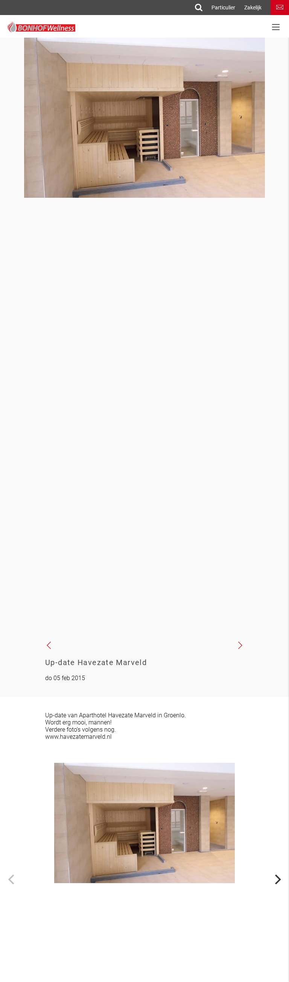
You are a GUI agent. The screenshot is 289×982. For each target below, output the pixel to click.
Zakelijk (253, 8)
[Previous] (12, 879)
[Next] (277, 879)
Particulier (223, 8)
